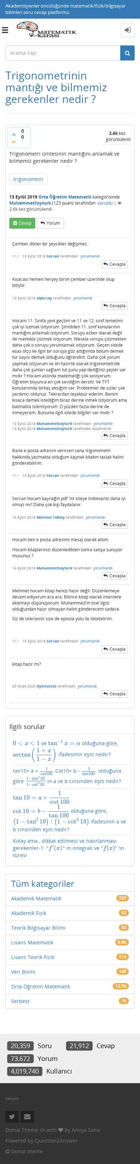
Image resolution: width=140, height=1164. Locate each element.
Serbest (20, 1001)
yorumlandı (90, 256)
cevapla (117, 264)
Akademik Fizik (28, 913)
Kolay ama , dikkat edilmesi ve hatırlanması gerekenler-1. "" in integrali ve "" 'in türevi (68, 848)
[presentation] (26, 743)
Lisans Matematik (32, 942)
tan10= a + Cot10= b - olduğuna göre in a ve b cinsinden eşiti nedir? (67, 777)
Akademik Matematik (36, 898)
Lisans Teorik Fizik (32, 957)
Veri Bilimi (23, 971)
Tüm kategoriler (42, 883)
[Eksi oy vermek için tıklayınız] (14, 142)
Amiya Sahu (86, 1129)
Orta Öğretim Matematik (65, 197)
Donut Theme (21, 1129)
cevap (25, 223)
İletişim (12, 1098)
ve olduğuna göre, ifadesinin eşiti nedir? (65, 751)
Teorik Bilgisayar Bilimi (38, 927)
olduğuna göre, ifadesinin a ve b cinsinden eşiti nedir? (69, 812)
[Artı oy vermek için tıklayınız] (14, 134)
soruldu (105, 203)
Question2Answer (56, 1140)
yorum (53, 223)
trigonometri (28, 179)
